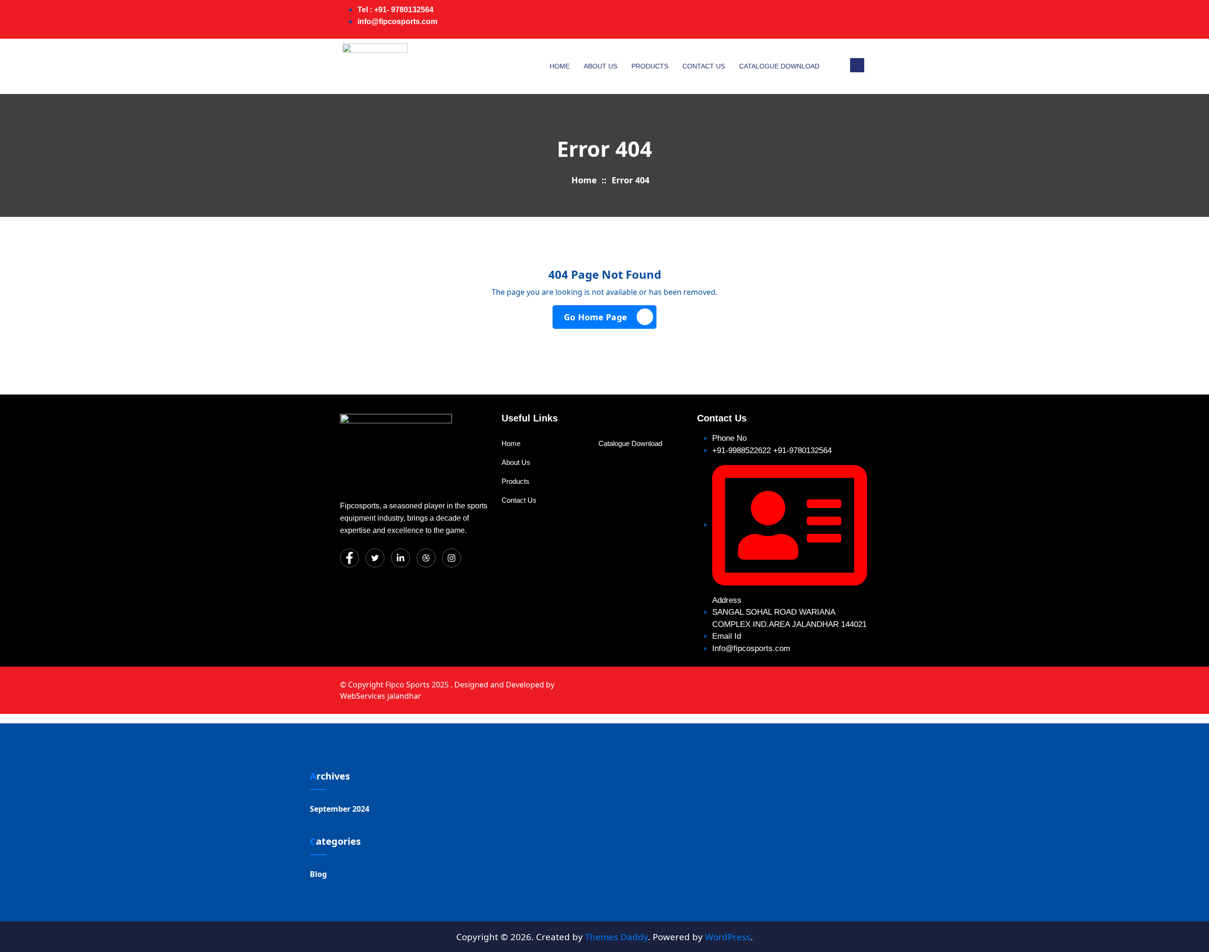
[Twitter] (800, 19)
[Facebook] (781, 19)
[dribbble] (426, 558)
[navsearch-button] (857, 65)
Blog (318, 874)
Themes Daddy (616, 937)
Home (560, 66)
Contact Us (703, 66)
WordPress (727, 937)
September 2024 (339, 809)
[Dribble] (838, 19)
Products (649, 66)
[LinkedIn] (819, 19)
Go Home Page (595, 317)
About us (600, 66)
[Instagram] (857, 19)
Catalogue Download (779, 66)
